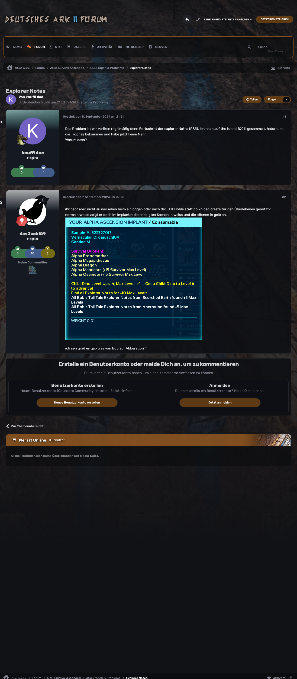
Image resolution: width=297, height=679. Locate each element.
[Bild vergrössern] (133, 278)
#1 (284, 116)
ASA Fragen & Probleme (89, 102)
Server (161, 47)
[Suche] (249, 47)
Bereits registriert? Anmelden (227, 19)
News (17, 47)
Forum (39, 47)
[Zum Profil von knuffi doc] (11, 99)
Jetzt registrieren (275, 19)
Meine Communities (33, 262)
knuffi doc (34, 97)
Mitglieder (134, 47)
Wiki (57, 47)
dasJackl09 (33, 233)
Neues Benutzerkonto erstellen (77, 402)
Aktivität (105, 47)
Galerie (79, 47)
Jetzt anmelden (220, 402)
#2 (284, 197)
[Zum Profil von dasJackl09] (33, 212)
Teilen (253, 99)
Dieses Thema (275, 51)
